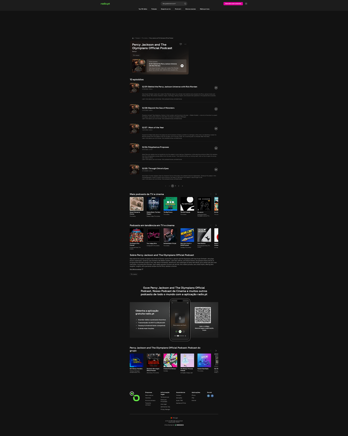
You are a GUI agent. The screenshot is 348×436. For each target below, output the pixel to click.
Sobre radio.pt (149, 395)
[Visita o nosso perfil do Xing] (212, 396)
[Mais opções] (185, 44)
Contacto (178, 395)
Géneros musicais (190, 9)
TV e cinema (136, 55)
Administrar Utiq (165, 407)
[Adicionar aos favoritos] (180, 44)
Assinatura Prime (181, 403)
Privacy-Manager (165, 409)
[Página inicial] (133, 38)
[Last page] (182, 186)
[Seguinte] (216, 193)
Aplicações (179, 398)
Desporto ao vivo (166, 9)
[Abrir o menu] (246, 4)
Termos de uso (165, 397)
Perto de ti (178, 9)
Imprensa (148, 398)
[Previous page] (169, 186)
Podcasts (154, 9)
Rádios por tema (204, 9)
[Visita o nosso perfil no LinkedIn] (208, 396)
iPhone (193, 395)
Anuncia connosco (150, 400)
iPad (193, 398)
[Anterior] (211, 193)
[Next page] (178, 186)
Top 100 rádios (143, 9)
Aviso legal (164, 404)
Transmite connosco (148, 404)
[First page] (165, 186)
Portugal (175, 418)
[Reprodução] (182, 65)
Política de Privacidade (164, 400)
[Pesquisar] (185, 4)
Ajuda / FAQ (179, 400)
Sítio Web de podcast (135, 269)
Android (194, 400)
